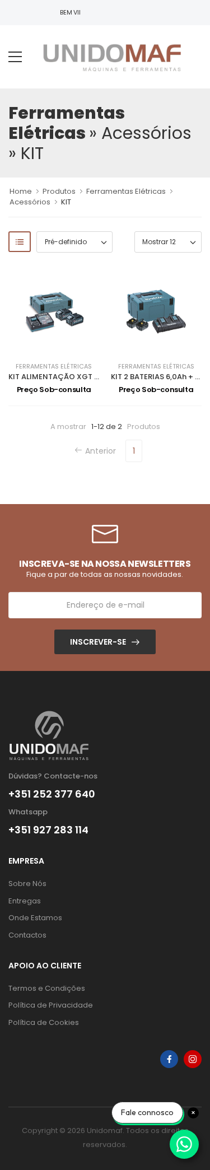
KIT (66, 202)
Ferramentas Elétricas (126, 191)
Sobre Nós (27, 883)
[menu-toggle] (15, 57)
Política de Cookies (43, 1022)
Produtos (59, 191)
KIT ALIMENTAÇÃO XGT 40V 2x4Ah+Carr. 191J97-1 (98, 376)
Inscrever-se (98, 641)
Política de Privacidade (50, 1005)
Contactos (27, 935)
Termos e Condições (46, 988)
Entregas (24, 901)
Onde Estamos (35, 917)
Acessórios (30, 202)
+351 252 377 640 (51, 794)
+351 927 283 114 (48, 830)
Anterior (100, 450)
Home (21, 191)
